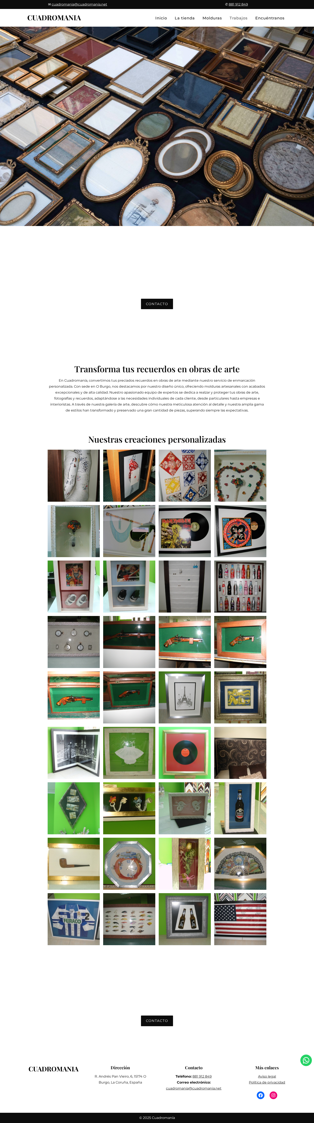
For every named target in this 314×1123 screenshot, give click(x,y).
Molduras (212, 18)
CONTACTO (157, 304)
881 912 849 (202, 1076)
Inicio (161, 18)
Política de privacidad (267, 1082)
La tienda (185, 18)
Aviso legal (267, 1076)
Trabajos (239, 18)
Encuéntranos (270, 18)
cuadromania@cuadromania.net (194, 1088)
